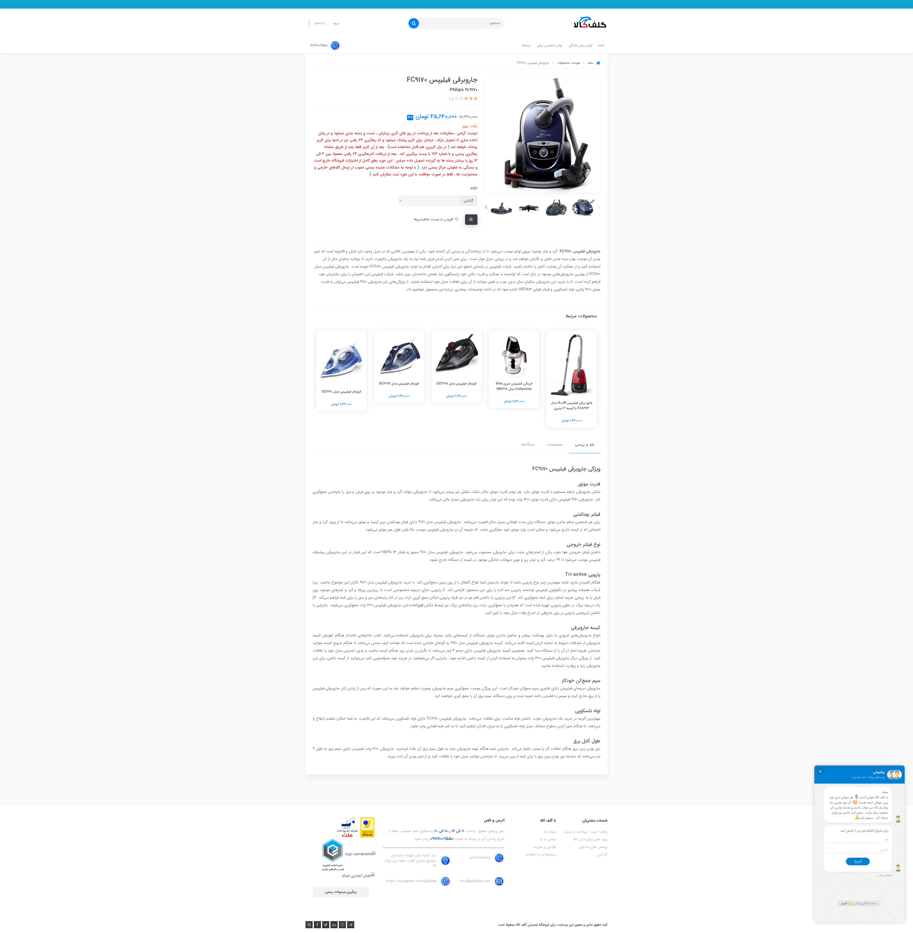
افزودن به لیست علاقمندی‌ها (434, 219)
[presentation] (598, 207)
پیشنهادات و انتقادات (540, 854)
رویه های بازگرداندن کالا (590, 839)
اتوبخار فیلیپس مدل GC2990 (399, 391)
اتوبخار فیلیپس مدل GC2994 (456, 383)
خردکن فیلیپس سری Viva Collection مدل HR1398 (571, 386)
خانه (601, 45)
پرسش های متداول (593, 847)
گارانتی (602, 854)
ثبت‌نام (320, 23)
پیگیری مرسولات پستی (340, 892)
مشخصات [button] (555, 444)
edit (474, 188)
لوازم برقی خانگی (580, 45)
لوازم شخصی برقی (549, 45)
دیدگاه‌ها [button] (528, 444)
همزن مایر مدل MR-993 (341, 383)
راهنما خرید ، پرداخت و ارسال (585, 832)
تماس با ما (548, 839)
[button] (475, 99)
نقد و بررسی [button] (584, 444)
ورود (336, 23)
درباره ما (550, 832)
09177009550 (319, 45)
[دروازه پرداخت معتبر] (367, 827)
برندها (526, 45)
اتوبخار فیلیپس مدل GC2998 (514, 383)
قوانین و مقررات (544, 847)
